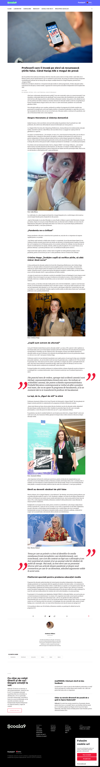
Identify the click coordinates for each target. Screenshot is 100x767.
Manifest (53, 727)
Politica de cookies (85, 729)
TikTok (67, 730)
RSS (66, 732)
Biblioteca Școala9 (62, 8)
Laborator (17, 8)
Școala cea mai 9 (47, 8)
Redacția (53, 729)
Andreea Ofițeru (50, 633)
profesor (23, 657)
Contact (53, 730)
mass (51, 657)
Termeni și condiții (85, 727)
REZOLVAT (36, 8)
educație (33, 657)
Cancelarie (27, 8)
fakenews (13, 657)
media (42, 657)
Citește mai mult (14, 710)
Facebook (67, 727)
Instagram (68, 729)
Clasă (9, 8)
